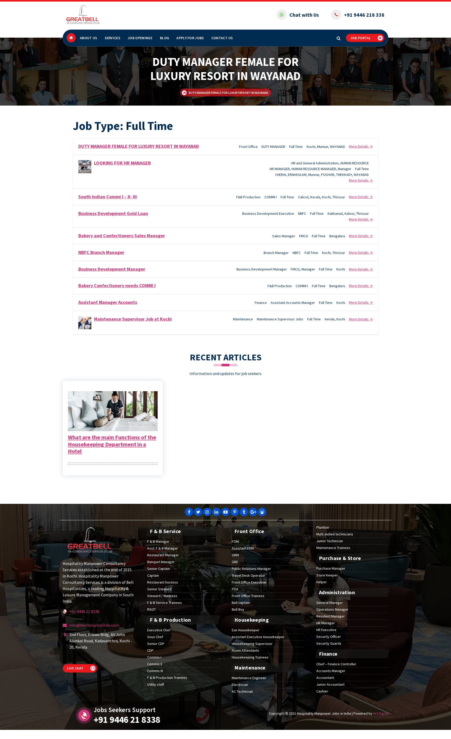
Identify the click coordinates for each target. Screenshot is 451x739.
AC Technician (242, 691)
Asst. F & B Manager (162, 548)
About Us (88, 38)
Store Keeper (327, 575)
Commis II (154, 664)
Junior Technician (329, 541)
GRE (235, 561)
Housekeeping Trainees (250, 657)
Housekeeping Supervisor (252, 643)
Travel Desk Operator (248, 575)
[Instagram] (207, 512)
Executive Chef (158, 630)
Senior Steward (159, 589)
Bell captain (241, 602)
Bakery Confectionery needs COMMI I (117, 285)
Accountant (325, 677)
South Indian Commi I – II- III (107, 197)
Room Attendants (245, 650)
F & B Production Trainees (167, 677)
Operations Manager (332, 609)
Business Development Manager (111, 269)
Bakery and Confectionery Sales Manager (121, 236)
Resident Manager (330, 616)
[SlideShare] (262, 512)
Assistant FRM (243, 548)
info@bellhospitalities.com (94, 625)
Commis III (155, 670)
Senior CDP (155, 643)
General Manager (329, 602)
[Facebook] (189, 512)
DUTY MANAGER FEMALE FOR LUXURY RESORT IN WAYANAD (138, 146)
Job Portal (360, 38)
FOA (235, 589)
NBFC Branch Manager (101, 252)
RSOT (151, 609)
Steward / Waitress (162, 595)
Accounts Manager (330, 670)
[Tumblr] (244, 512)
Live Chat (75, 668)
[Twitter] (198, 512)
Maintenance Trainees (333, 547)
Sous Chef (155, 636)
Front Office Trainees (248, 595)
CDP (150, 650)
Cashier (322, 691)
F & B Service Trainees (164, 602)
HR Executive (326, 629)
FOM (235, 541)
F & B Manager (158, 541)
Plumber (322, 527)
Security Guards (328, 643)
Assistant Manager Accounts (107, 302)
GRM (235, 555)
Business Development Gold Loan (113, 213)
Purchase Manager (330, 568)
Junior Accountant (330, 684)
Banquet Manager (161, 561)
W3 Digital (380, 713)
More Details (359, 146)
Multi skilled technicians (334, 534)
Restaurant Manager (163, 555)
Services (112, 38)
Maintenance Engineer (249, 678)
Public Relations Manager (251, 568)
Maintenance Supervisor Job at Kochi (133, 319)
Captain (153, 575)
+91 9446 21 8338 (84, 611)
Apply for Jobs (190, 38)
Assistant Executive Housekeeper (258, 636)
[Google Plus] (253, 512)
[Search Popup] (338, 38)
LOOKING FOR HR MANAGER (122, 163)
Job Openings (140, 38)
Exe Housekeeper (245, 630)
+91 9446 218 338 (364, 14)
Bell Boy (238, 609)
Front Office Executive (249, 582)
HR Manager (325, 623)
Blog (164, 38)
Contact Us (222, 38)
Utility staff (155, 684)
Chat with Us (304, 14)
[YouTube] (225, 512)
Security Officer (328, 636)
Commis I (154, 657)
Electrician (240, 684)
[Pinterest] (234, 512)
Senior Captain (158, 568)
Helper (321, 582)
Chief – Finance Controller (336, 664)
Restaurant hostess (162, 582)
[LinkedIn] (216, 512)
